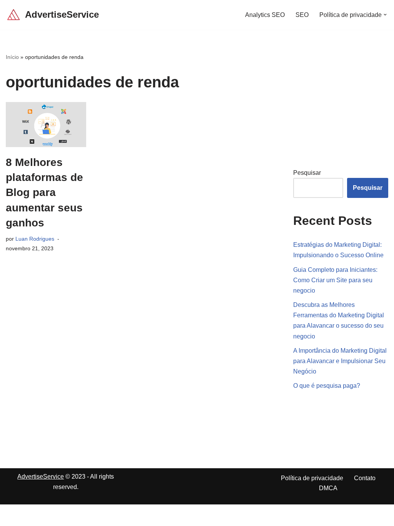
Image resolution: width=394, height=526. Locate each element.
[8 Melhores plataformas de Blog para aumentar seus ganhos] (46, 124)
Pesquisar (307, 172)
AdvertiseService (40, 476)
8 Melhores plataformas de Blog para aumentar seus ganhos (44, 192)
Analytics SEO (265, 15)
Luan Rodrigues (34, 239)
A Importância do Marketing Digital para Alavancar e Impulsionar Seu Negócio (340, 361)
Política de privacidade (312, 478)
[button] (385, 14)
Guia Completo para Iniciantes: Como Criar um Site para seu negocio (335, 280)
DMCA (328, 488)
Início (12, 57)
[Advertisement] (343, 101)
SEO (302, 15)
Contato (365, 478)
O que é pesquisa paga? (326, 385)
